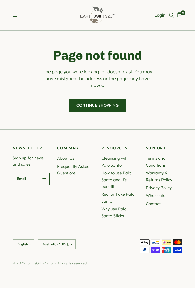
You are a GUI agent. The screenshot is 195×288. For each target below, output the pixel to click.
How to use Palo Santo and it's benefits (116, 179)
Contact (153, 203)
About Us (65, 158)
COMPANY (68, 148)
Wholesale (155, 195)
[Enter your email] (44, 179)
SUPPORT (156, 148)
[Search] (171, 15)
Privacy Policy (159, 187)
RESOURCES (114, 148)
